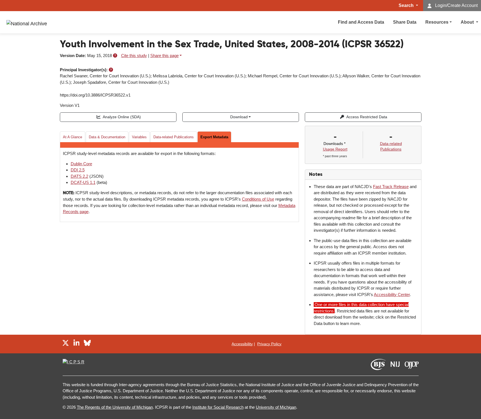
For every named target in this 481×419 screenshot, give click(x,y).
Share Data (404, 22)
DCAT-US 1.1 (83, 182)
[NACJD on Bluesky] (87, 343)
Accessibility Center (392, 294)
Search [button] (407, 5)
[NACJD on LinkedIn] (76, 343)
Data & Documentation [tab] (107, 137)
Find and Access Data (361, 22)
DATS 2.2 (79, 176)
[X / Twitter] (65, 343)
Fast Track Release (391, 186)
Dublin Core (81, 163)
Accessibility (242, 344)
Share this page (164, 55)
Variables (139, 137)
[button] (115, 55)
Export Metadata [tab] (214, 137)
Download (239, 117)
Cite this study (134, 55)
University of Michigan (276, 407)
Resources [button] (436, 22)
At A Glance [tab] (72, 137)
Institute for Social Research (218, 407)
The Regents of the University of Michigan (115, 407)
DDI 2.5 (78, 169)
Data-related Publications (173, 137)
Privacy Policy (269, 344)
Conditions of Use (258, 199)
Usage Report (335, 149)
